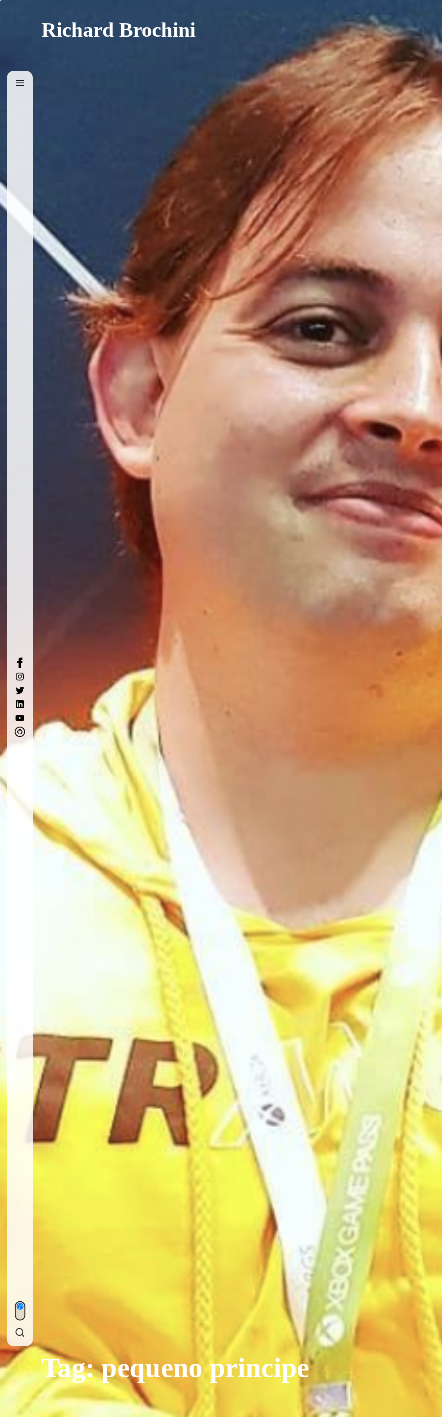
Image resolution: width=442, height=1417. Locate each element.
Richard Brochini (118, 29)
